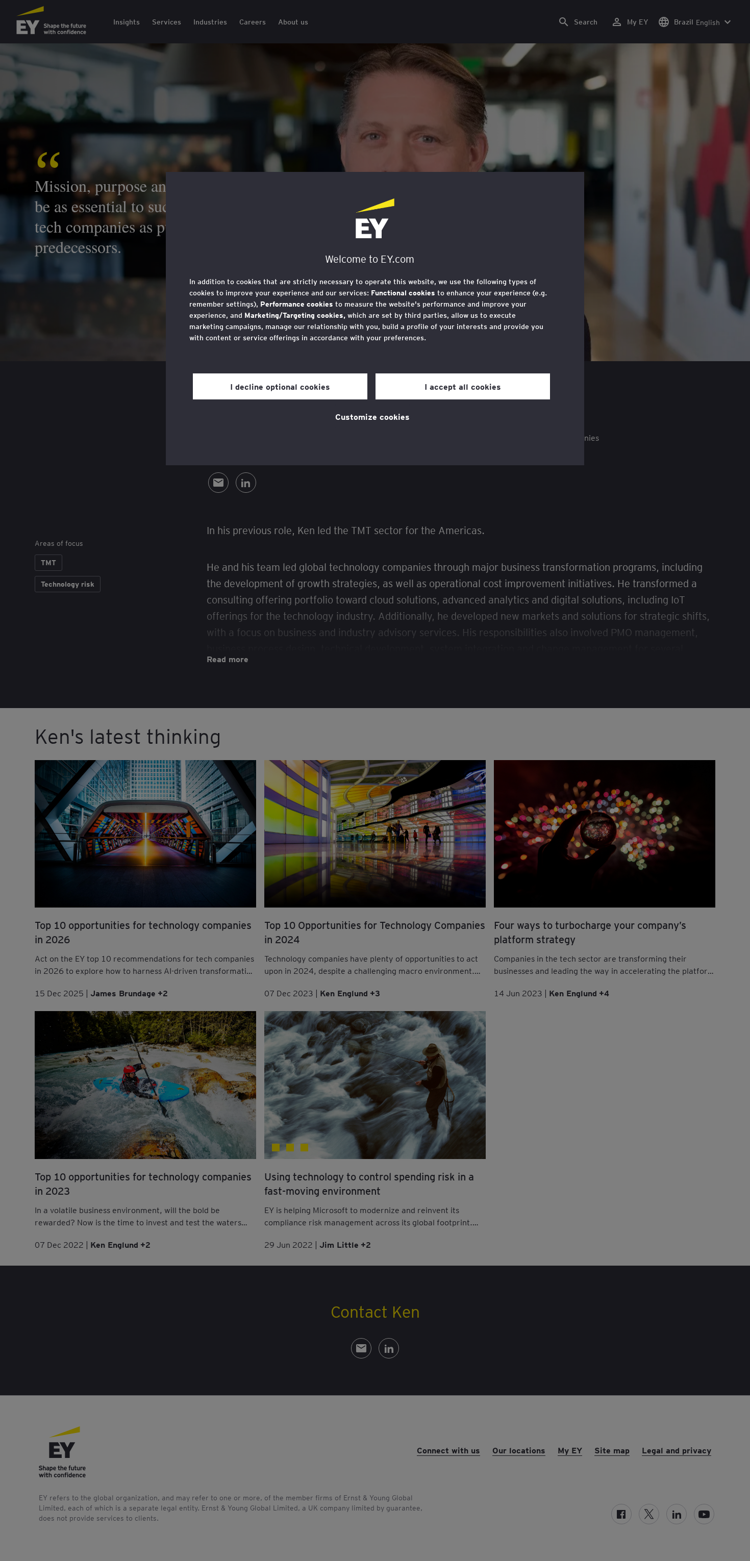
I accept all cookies (462, 386)
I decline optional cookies (280, 386)
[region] (375, 318)
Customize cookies (372, 416)
